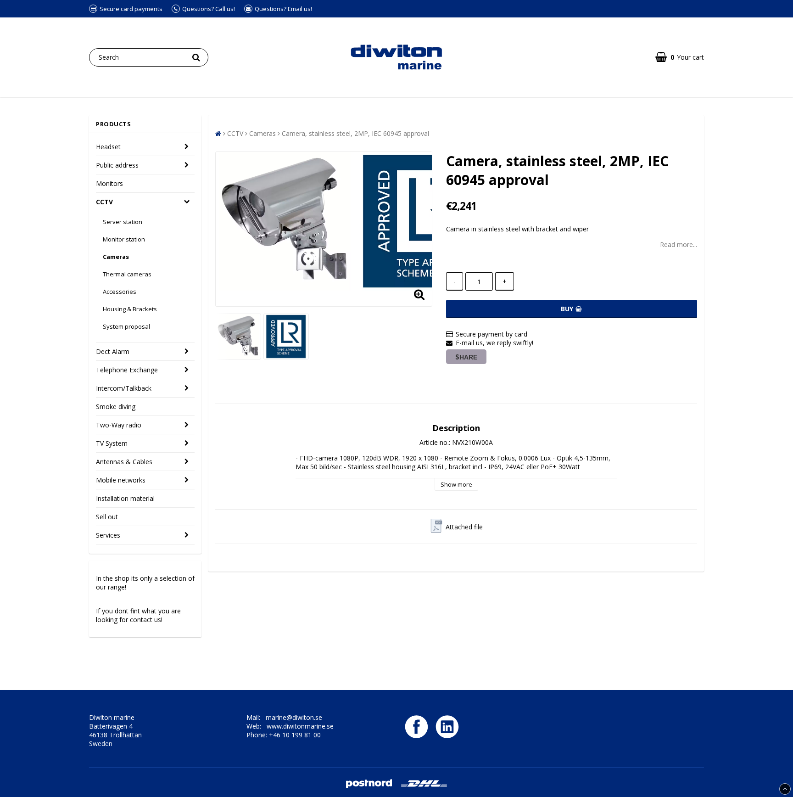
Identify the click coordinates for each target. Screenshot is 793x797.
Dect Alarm (112, 351)
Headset (108, 146)
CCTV (104, 201)
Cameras (116, 257)
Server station (122, 222)
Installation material (125, 498)
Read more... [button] (678, 244)
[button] (679, 57)
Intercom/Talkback (123, 388)
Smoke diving (115, 406)
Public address (117, 165)
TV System (112, 443)
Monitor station (124, 239)
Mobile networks (120, 480)
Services (108, 535)
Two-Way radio (118, 425)
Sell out (107, 516)
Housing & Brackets (130, 309)
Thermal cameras (127, 274)
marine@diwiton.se (294, 717)
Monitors (109, 183)
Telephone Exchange (127, 369)
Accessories (119, 291)
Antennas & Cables (124, 461)
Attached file (464, 526)
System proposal (126, 326)
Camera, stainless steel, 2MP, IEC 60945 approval (355, 133)
